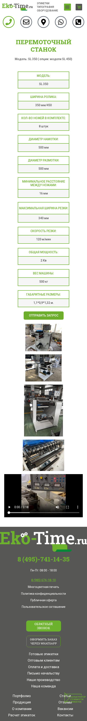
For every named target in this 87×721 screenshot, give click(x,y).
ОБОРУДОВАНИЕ (47, 10)
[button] (67, 7)
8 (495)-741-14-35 (43, 559)
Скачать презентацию (43, 614)
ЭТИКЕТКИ (43, 3)
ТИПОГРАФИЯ (45, 7)
